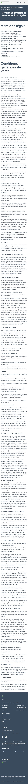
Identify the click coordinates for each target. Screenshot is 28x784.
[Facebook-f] (2, 737)
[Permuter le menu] (24, 2)
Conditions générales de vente (18, 781)
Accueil (3, 7)
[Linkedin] (6, 737)
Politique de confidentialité (6, 781)
